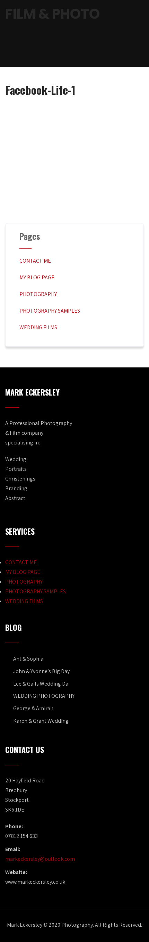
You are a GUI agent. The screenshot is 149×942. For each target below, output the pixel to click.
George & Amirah (33, 708)
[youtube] (86, 49)
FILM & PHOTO (52, 14)
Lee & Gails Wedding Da (40, 683)
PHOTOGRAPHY (38, 294)
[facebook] (63, 49)
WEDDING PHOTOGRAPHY (43, 695)
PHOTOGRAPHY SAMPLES (49, 310)
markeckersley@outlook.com (40, 859)
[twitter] (74, 49)
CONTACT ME (35, 260)
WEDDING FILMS (38, 327)
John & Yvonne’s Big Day (41, 671)
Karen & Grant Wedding (41, 720)
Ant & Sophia (28, 658)
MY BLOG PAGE (36, 277)
